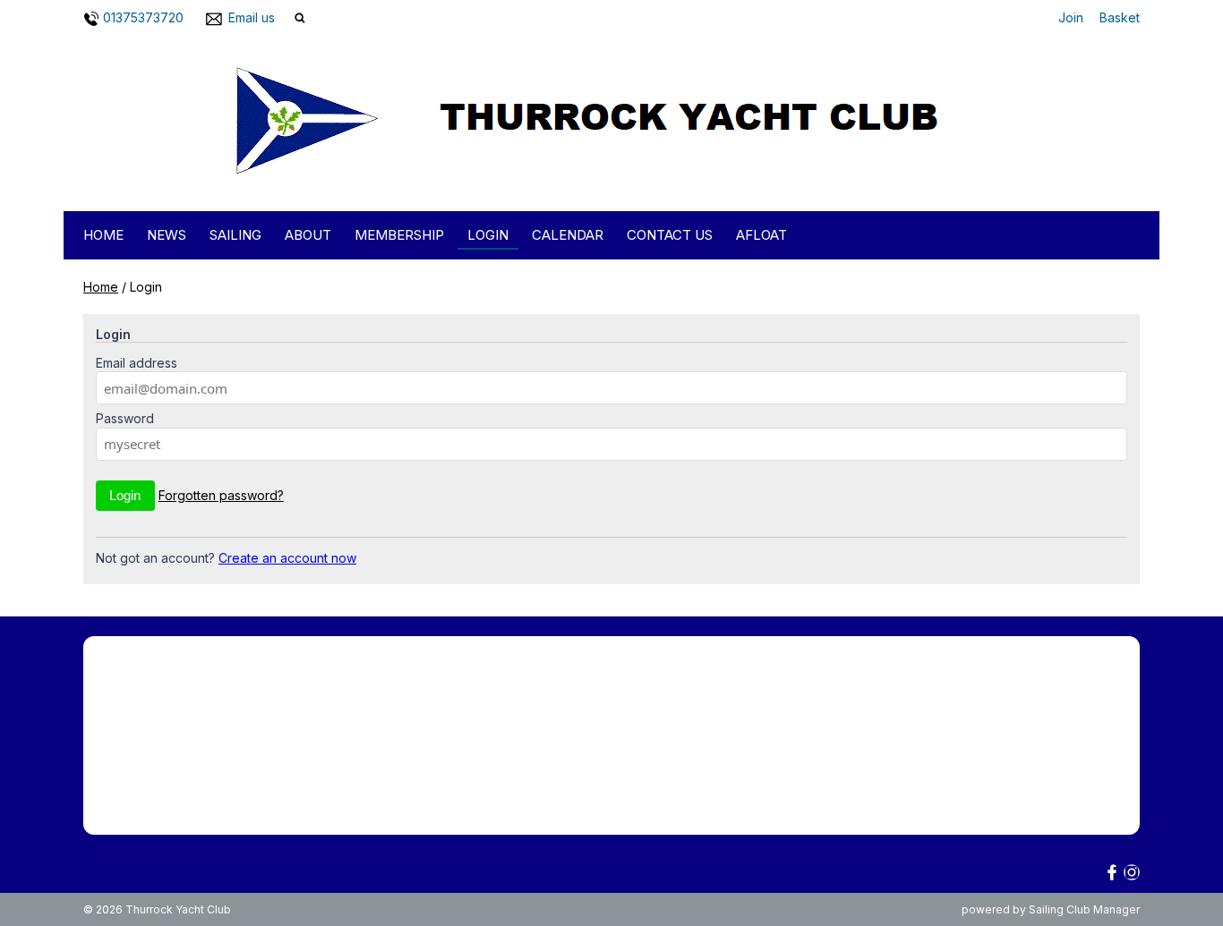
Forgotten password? (221, 495)
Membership (399, 234)
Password (125, 418)
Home (103, 234)
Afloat (761, 234)
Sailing (235, 234)
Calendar (567, 234)
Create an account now (287, 557)
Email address (136, 362)
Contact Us (670, 234)
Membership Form (135, 679)
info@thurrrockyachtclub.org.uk (911, 786)
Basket (1119, 17)
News (166, 234)
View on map (824, 813)
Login (488, 234)
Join (1070, 17)
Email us (251, 17)
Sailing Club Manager (1084, 909)
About (308, 234)
